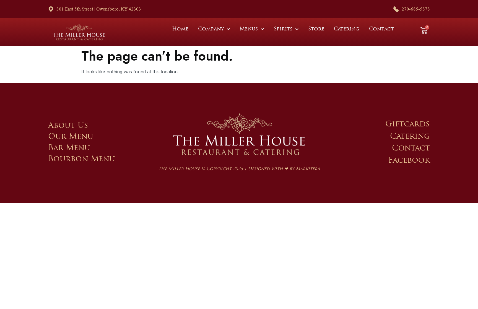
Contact (381, 29)
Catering (346, 29)
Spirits (283, 29)
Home (180, 29)
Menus (249, 29)
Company (211, 29)
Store (316, 29)
